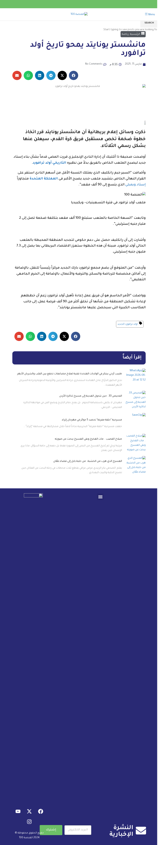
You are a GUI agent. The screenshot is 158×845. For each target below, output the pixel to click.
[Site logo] (79, 14)
